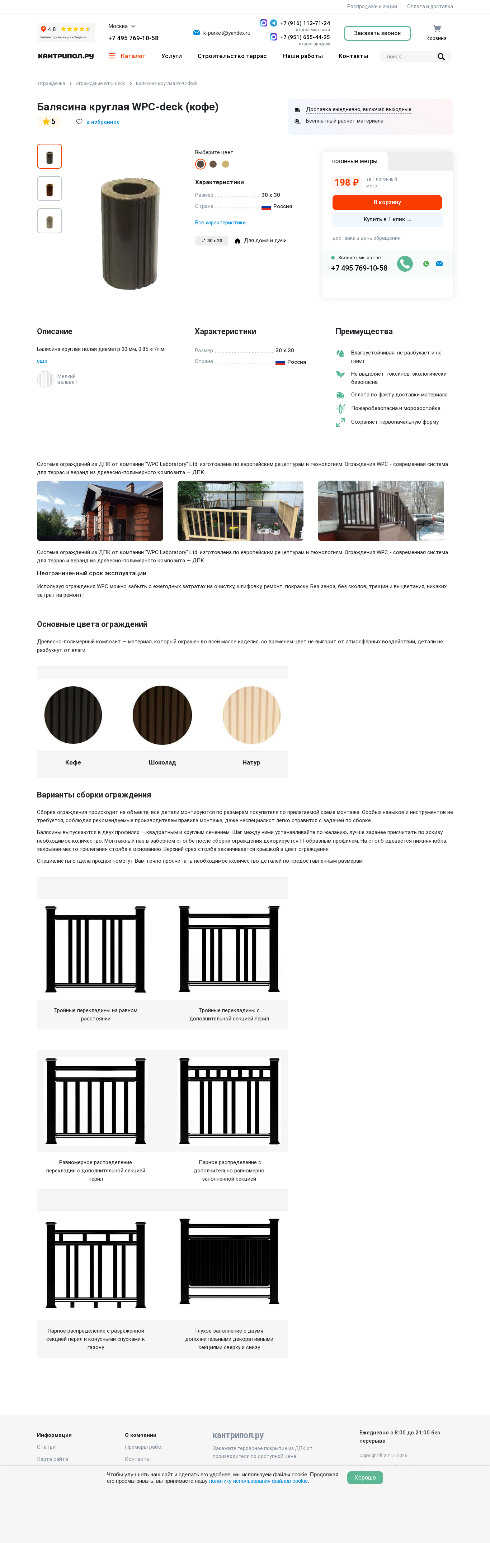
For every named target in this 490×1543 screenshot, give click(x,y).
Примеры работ (145, 1447)
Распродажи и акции (371, 6)
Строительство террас (232, 55)
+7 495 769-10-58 (133, 38)
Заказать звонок (377, 33)
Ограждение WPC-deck (100, 83)
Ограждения (51, 83)
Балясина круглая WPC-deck (167, 83)
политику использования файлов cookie (258, 1481)
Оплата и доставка (430, 6)
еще (42, 361)
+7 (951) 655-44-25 (305, 37)
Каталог (133, 55)
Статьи (46, 1447)
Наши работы (303, 55)
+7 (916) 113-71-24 (305, 23)
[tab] (49, 156)
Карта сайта (52, 1459)
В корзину (387, 202)
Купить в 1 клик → (388, 219)
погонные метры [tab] (354, 161)
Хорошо (365, 1478)
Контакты (353, 55)
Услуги (171, 55)
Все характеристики (220, 222)
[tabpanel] (128, 221)
